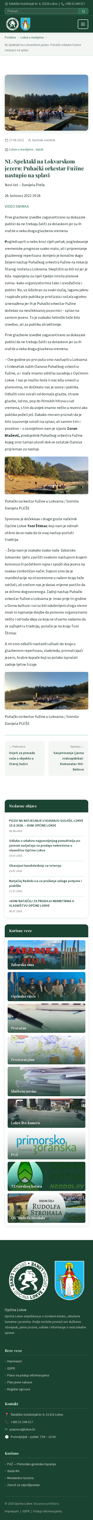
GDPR (11, 1368)
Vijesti (39, 149)
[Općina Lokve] (18, 24)
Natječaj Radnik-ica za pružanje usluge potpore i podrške (45, 883)
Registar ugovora (18, 1389)
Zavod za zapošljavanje (23, 1485)
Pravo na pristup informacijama (28, 1375)
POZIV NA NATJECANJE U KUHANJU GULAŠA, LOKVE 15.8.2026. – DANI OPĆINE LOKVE (46, 823)
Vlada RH (13, 1471)
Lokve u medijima (32, 37)
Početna (10, 37)
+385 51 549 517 (75, 4)
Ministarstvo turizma (20, 1478)
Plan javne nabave (19, 1382)
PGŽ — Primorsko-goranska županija (31, 1464)
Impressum (14, 1361)
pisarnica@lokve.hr (22, 1429)
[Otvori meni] (83, 24)
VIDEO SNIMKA (17, 206)
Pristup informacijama (47, 1511)
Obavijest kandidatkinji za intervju (35, 866)
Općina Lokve (23, 1504)
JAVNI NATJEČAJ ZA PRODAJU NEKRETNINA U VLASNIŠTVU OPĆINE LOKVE (41, 903)
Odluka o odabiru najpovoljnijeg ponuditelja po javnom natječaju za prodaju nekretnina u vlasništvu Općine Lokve (44, 846)
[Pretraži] (83, 11)
